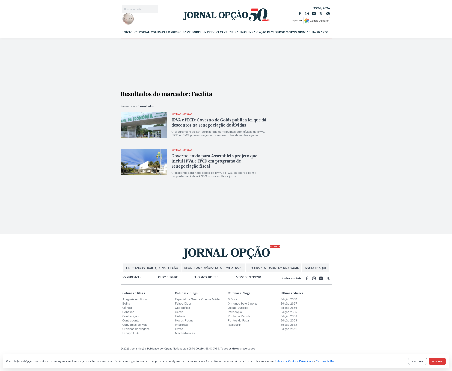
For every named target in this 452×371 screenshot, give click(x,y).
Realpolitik (234, 324)
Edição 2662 (289, 324)
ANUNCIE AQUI (315, 268)
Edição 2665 (289, 312)
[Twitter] (321, 13)
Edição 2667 (289, 303)
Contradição (130, 316)
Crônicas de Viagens (136, 329)
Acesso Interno (248, 277)
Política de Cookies (286, 361)
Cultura (231, 32)
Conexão (128, 312)
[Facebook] (300, 13)
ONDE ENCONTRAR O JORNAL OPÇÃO (152, 268)
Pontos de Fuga (238, 320)
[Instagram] (307, 13)
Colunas (158, 32)
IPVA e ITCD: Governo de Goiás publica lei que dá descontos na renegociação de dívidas (218, 123)
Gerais (179, 312)
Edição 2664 (289, 316)
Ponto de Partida (239, 316)
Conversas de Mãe (134, 324)
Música (232, 299)
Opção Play (265, 32)
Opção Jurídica (238, 307)
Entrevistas (213, 32)
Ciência (127, 307)
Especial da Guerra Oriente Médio (197, 299)
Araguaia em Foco (134, 299)
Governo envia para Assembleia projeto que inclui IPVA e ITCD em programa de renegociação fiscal (214, 161)
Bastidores (192, 32)
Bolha (126, 303)
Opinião (304, 32)
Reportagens (286, 32)
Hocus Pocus (184, 320)
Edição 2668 (289, 299)
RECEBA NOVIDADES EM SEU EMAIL (273, 268)
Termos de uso (206, 277)
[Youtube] (314, 13)
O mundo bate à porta (242, 303)
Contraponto (130, 320)
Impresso (174, 32)
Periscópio (235, 312)
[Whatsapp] (328, 13)
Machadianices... (186, 333)
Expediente (131, 277)
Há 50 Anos (320, 32)
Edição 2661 (289, 329)
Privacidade (168, 277)
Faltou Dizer (183, 303)
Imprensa (247, 32)
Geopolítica (182, 307)
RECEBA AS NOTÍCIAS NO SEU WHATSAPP (213, 268)
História (180, 316)
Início (127, 32)
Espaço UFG (130, 333)
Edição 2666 (289, 307)
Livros (179, 329)
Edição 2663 (289, 320)
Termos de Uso (325, 361)
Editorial (141, 32)
